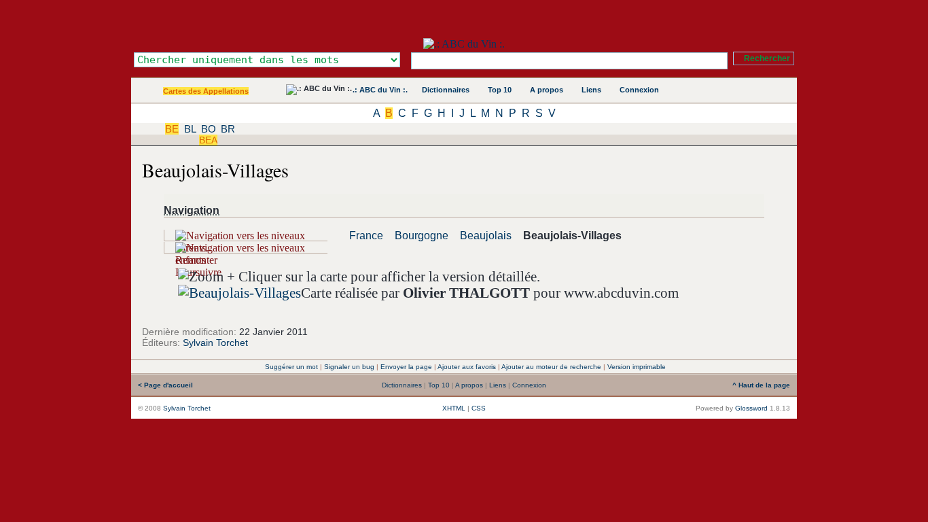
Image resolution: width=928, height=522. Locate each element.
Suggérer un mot (291, 366)
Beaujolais (486, 235)
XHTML (453, 408)
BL (190, 129)
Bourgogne (421, 235)
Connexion (639, 90)
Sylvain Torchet (215, 342)
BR (228, 129)
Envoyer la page (406, 366)
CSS (478, 408)
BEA (208, 140)
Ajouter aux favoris (467, 366)
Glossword (751, 408)
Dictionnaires (445, 90)
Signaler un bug (349, 366)
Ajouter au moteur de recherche (551, 366)
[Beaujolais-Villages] (239, 292)
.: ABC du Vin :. (380, 90)
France (366, 235)
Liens (591, 90)
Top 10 (500, 90)
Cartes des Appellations (206, 91)
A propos (546, 90)
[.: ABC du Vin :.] (464, 44)
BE (172, 129)
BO (208, 129)
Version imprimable (636, 366)
